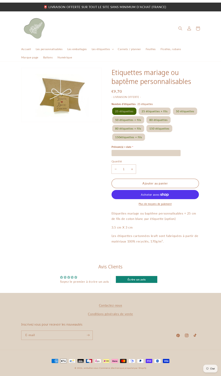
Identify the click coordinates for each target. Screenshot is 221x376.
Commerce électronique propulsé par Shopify (122, 368)
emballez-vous (91, 368)
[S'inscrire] (88, 335)
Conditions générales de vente (110, 314)
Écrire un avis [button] (137, 279)
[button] (102, 49)
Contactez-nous (110, 305)
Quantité (117, 161)
